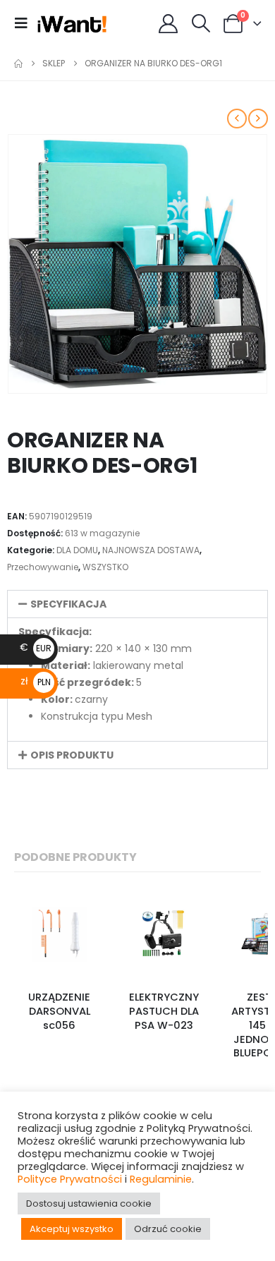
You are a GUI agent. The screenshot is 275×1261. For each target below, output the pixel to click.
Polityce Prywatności (70, 1179)
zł (35, 681)
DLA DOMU (77, 550)
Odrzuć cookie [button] (168, 1229)
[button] (25, 23)
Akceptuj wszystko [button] (72, 1229)
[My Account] (168, 23)
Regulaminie (161, 1179)
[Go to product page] (59, 934)
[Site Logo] (72, 23)
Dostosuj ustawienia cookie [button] (89, 1203)
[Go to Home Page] (18, 63)
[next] (258, 118)
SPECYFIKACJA (68, 604)
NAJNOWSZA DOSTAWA (151, 550)
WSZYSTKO (105, 567)
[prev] (237, 118)
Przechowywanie (42, 567)
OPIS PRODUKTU (72, 755)
